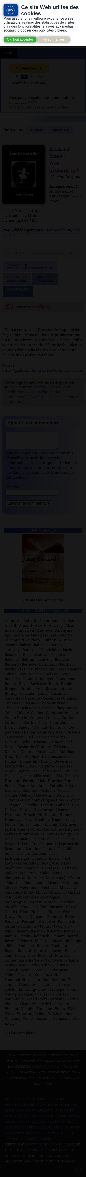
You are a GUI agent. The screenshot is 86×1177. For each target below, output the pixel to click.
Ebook (11, 1122)
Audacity (45, 1111)
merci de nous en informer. (55, 1067)
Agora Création (57, 1156)
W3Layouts (18, 1156)
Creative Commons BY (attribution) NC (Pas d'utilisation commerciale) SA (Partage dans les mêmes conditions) (41, 394)
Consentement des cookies (28, 1099)
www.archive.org (43, 1145)
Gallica (38, 1122)
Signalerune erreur (45, 279)
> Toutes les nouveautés (43, 600)
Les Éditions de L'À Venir (43, 1128)
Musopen (72, 1128)
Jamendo (13, 1128)
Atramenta (26, 1111)
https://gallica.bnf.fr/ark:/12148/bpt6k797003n (42, 370)
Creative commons (42, 1116)
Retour (37, 130)
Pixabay (12, 1139)
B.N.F (20, 1116)
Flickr (24, 1122)
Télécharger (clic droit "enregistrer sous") (30, 266)
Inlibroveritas (60, 1122)
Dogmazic (69, 1116)
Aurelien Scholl (60, 152)
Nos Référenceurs (36, 1139)
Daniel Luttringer (29, 210)
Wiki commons (19, 1133)
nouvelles (61, 130)
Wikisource (61, 1133)
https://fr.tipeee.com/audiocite (40, 107)
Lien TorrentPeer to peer (17, 279)
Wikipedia (41, 1133)
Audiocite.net (61, 191)
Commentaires (18, 289)
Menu (8, 53)
